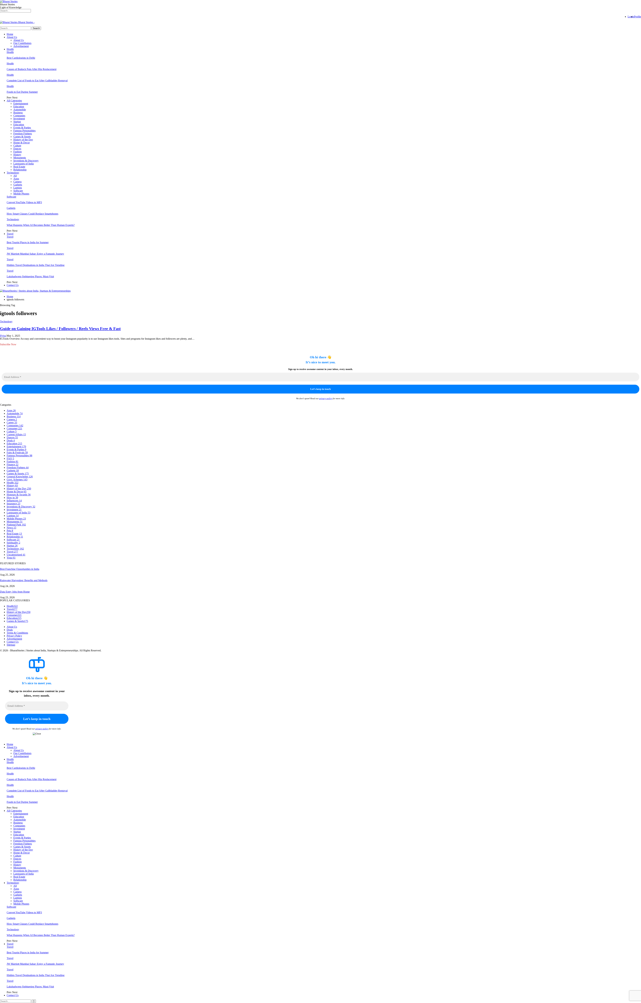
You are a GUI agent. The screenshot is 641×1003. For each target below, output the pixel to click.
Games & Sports (22, 136)
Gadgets (17, 184)
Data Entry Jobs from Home (15, 591)
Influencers (14, 500)
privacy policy (325, 398)
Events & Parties (22, 127)
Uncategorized (16, 554)
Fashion (17, 151)
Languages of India (23, 163)
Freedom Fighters (22, 133)
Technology (13, 172)
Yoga (11, 557)
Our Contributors (22, 43)
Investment (19, 118)
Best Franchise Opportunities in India (19, 569)
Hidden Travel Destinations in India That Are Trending (35, 265)
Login (631, 16)
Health (10, 49)
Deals (11, 440)
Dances (17, 148)
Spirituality (13, 542)
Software (18, 190)
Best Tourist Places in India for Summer (28, 242)
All (15, 175)
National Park (16, 524)
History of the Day (23, 139)
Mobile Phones (21, 193)
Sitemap (11, 644)
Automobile (19, 109)
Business (18, 112)
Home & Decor (21, 142)
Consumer (14, 428)
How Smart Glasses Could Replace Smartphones (32, 213)
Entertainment (20, 103)
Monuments (19, 157)
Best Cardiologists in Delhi (21, 57)
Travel (10, 233)
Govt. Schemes (17, 479)
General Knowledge (20, 476)
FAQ (10, 458)
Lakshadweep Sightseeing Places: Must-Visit (30, 276)
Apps (16, 178)
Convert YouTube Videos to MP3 (24, 202)
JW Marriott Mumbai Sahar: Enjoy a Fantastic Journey (35, 253)
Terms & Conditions (17, 632)
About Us (12, 37)
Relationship (20, 169)
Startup (17, 121)
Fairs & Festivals (17, 452)
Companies (19, 115)
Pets (10, 530)
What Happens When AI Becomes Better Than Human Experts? (41, 225)
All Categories (14, 100)
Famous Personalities (24, 130)
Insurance (13, 503)
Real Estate (19, 166)
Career (12, 422)
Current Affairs (16, 434)
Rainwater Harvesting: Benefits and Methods (23, 580)
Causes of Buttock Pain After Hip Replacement (31, 69)
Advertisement (21, 46)
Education (18, 106)
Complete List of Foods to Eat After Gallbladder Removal (37, 80)
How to (12, 497)
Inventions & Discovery (26, 160)
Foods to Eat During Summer (22, 91)
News (11, 527)
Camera (17, 181)
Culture (17, 145)
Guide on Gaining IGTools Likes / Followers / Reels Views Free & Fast (60, 328)
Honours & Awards (19, 494)
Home (10, 34)
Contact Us (13, 285)
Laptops (17, 187)
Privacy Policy (14, 635)
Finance (12, 464)
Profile (637, 16)
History (17, 154)
